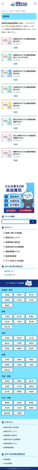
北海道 (7, 295)
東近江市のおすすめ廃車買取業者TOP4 (24, 120)
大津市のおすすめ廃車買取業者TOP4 (24, 88)
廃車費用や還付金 (12, 242)
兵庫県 (19, 359)
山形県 (31, 300)
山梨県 (19, 343)
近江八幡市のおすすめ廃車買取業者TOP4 (24, 136)
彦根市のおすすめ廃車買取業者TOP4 (24, 40)
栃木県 (19, 316)
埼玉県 (7, 321)
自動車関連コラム (12, 251)
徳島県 (31, 386)
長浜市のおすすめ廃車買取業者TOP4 (24, 72)
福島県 (7, 305)
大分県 (19, 408)
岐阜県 (7, 348)
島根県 (19, 381)
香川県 (7, 391)
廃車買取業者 (10, 256)
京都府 (31, 359)
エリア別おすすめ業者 (14, 260)
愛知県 (31, 348)
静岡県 (19, 348)
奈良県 (19, 365)
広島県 (7, 386)
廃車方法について (12, 237)
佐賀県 (19, 402)
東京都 (31, 321)
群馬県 (31, 316)
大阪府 (7, 359)
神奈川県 (7, 327)
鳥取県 (7, 381)
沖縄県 (19, 413)
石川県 (31, 338)
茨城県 (7, 316)
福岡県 (7, 402)
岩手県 (31, 295)
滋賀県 (7, 365)
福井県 (7, 343)
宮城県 (7, 300)
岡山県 (31, 381)
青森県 (19, 295)
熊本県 (7, 408)
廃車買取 (7, 271)
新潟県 (7, 338)
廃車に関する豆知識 (13, 233)
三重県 (31, 365)
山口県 (19, 386)
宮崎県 (31, 408)
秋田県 (19, 300)
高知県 (31, 391)
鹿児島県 (7, 413)
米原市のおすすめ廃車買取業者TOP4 (24, 104)
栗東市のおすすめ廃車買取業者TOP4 (24, 152)
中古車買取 (8, 274)
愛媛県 (19, 391)
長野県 (31, 343)
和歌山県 (7, 370)
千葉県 (19, 321)
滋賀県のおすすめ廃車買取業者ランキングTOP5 (24, 56)
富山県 (19, 338)
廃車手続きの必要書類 (14, 246)
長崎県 (31, 402)
